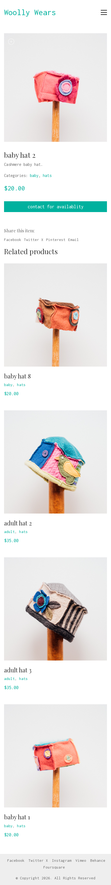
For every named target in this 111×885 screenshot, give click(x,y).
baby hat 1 (17, 817)
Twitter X (33, 239)
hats (47, 175)
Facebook (12, 239)
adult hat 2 (18, 523)
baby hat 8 (17, 376)
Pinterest (55, 239)
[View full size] (11, 41)
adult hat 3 (18, 670)
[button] (104, 12)
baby (34, 175)
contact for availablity (56, 206)
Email (73, 239)
